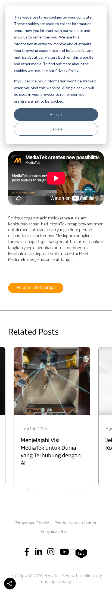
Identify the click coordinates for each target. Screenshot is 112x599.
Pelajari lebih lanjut (35, 288)
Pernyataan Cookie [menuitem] (31, 523)
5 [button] (60, 489)
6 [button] (68, 489)
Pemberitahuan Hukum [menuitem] (76, 523)
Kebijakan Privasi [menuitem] (56, 532)
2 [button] (35, 489)
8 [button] (84, 489)
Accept (56, 114)
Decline (56, 129)
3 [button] (43, 489)
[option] (52, 416)
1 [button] (27, 489)
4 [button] (52, 489)
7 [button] (76, 489)
